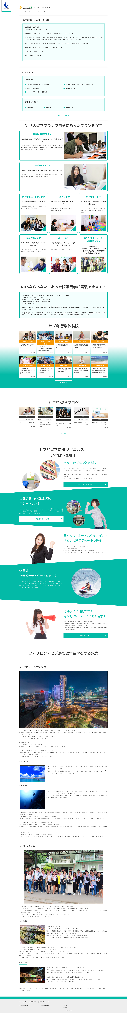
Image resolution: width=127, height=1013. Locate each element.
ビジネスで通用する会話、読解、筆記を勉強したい (79, 85)
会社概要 (65, 1007)
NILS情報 (45, 416)
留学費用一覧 (69, 107)
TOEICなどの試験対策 (33, 88)
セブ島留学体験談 (27, 416)
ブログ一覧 (63, 433)
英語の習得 (64, 420)
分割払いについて (85, 636)
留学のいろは (100, 419)
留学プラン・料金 (41, 11)
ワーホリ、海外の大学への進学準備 (37, 92)
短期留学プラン (50, 107)
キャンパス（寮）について (85, 484)
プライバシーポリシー (68, 1010)
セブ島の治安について (41, 519)
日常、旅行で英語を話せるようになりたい (38, 85)
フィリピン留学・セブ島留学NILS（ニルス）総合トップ (34, 1002)
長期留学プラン (31, 107)
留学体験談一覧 (63, 382)
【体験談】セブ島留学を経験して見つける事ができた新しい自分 (26, 422)
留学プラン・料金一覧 (63, 115)
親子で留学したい (70, 88)
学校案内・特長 (45, 1005)
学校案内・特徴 (26, 11)
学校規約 (65, 1005)
